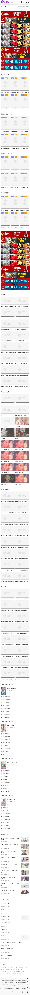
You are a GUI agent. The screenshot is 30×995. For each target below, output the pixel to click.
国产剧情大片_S (5, 788)
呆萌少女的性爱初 (5, 816)
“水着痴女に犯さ (5, 754)
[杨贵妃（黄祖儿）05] (8, 478)
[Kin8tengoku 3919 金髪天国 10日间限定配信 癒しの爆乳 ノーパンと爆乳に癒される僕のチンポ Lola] (22, 381)
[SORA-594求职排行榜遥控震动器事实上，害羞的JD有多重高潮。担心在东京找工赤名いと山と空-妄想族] (22, 564)
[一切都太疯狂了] (8, 421)
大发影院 (7, 969)
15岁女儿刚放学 (5, 773)
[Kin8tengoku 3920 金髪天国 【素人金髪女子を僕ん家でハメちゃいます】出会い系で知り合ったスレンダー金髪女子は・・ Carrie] (8, 381)
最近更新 (27, 6)
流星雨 (2, 909)
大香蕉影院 (12, 969)
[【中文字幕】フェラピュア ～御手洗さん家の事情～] (3, 728)
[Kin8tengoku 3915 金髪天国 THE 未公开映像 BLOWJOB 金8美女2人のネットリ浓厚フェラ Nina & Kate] (8, 358)
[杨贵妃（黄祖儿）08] (8, 455)
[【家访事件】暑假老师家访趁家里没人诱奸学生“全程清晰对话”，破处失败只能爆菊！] (3, 691)
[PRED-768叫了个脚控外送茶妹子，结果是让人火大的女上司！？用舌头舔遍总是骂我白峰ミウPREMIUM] (8, 496)
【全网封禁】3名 (5, 776)
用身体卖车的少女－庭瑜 (7, 948)
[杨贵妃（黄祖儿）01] (22, 478)
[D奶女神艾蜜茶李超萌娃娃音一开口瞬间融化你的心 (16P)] (25, 839)
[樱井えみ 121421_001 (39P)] (25, 892)
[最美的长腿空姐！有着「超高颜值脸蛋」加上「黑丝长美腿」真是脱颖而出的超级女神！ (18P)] (25, 852)
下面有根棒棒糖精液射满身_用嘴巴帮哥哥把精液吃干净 (11, 656)
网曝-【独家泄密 (5, 705)
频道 (12, 2)
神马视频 (2, 969)
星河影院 (11, 967)
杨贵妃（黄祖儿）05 (5, 484)
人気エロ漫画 (3, 971)
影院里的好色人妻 (4, 404)
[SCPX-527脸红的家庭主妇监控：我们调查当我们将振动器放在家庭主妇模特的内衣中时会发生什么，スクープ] (22, 324)
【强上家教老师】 (5, 825)
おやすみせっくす (5, 742)
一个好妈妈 (3, 438)
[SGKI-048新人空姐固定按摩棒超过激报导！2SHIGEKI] (8, 335)
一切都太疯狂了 (4, 426)
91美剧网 (16, 967)
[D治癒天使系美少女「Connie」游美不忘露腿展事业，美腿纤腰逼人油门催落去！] (25, 865)
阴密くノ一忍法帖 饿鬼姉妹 (20, 415)
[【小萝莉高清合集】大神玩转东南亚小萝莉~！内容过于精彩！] (3, 765)
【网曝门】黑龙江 (5, 717)
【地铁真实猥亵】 (5, 702)
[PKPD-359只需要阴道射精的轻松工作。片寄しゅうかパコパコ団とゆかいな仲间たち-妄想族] (8, 301)
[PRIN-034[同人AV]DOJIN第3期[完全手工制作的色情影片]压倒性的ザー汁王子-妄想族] (22, 312)
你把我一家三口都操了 (6, 955)
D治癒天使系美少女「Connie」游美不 (10, 864)
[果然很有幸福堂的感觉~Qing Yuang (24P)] (25, 846)
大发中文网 (7, 973)
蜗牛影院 (21, 967)
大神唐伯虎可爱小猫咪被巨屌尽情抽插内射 (9, 598)
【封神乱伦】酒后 (5, 708)
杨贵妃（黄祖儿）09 (5, 449)
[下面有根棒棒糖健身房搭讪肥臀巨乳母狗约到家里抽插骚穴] (8, 673)
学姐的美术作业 (5, 916)
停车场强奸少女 (5, 903)
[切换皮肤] (27, 981)
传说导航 (7, 967)
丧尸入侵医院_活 (5, 810)
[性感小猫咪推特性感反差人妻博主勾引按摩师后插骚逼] (8, 662)
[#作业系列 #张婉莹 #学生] (3, 802)
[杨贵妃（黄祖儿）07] (8, 467)
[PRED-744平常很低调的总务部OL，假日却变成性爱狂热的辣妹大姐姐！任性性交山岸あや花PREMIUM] (22, 507)
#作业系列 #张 (11, 799)
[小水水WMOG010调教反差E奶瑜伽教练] (22, 627)
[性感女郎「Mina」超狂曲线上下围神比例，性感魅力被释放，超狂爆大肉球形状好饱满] (25, 885)
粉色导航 (2, 967)
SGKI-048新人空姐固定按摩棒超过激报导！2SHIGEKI (11, 340)
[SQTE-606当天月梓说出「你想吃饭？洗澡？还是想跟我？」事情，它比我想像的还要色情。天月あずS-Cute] (22, 576)
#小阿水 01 (4, 779)
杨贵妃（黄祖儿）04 (19, 472)
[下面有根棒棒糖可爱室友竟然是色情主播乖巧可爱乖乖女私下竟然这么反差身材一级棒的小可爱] (22, 650)
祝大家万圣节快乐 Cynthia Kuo (8, 857)
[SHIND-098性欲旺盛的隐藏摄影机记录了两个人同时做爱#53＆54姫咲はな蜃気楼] (8, 553)
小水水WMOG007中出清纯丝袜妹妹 (8, 644)
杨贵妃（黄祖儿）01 (19, 484)
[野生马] (22, 432)
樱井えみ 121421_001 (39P (7, 890)
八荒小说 (17, 969)
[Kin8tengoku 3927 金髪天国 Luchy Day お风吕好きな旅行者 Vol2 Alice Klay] (8, 369)
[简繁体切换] (27, 978)
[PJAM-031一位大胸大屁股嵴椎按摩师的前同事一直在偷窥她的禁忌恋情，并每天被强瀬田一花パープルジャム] (8, 507)
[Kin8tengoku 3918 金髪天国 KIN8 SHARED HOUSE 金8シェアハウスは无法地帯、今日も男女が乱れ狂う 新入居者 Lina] (22, 346)
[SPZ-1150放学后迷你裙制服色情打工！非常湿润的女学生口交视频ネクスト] (22, 553)
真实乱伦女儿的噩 (5, 782)
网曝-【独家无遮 (5, 711)
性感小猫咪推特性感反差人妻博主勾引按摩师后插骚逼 (11, 667)
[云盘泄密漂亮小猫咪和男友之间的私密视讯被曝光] (22, 639)
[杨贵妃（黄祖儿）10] (22, 444)
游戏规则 (17, 404)
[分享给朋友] (27, 984)
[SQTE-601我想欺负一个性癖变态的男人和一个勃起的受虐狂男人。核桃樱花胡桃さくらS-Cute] (8, 576)
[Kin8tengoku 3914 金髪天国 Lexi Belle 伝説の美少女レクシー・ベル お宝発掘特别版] (22, 358)
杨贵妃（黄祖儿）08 (5, 461)
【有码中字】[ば (5, 745)
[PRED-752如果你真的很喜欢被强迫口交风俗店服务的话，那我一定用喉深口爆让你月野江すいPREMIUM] (8, 312)
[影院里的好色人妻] (8, 398)
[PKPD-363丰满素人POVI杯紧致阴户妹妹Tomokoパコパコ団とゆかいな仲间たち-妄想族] (22, 301)
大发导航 (13, 971)
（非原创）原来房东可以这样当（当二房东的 (12, 942)
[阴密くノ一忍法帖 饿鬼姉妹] (22, 410)
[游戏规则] (22, 398)
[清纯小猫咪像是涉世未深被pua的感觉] (22, 662)
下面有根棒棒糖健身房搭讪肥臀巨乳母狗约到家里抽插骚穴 (12, 679)
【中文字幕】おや (5, 739)
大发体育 (18, 971)
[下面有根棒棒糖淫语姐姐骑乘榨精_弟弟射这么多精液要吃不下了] (8, 627)
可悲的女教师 (4, 929)
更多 (10, 74)
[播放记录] (24, 2)
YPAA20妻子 (4, 751)
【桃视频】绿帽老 (5, 819)
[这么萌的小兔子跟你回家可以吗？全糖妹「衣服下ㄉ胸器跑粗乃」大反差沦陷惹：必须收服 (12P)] (25, 879)
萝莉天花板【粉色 (5, 791)
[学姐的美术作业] (25, 917)
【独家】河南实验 (5, 699)
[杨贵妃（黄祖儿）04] (22, 467)
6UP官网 (9, 971)
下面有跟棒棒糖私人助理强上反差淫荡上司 (9, 621)
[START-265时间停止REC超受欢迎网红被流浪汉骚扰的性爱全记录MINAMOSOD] (8, 564)
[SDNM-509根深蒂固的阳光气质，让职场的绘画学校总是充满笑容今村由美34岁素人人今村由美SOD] (22, 541)
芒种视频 (21, 969)
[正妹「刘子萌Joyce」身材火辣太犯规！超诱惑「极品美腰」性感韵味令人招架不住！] (25, 872)
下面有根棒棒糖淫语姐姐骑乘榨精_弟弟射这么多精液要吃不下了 (13, 633)
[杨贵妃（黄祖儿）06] (22, 455)
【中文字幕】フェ (12, 725)
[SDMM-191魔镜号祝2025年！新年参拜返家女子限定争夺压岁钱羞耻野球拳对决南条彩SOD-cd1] (22, 530)
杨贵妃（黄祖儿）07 (5, 472)
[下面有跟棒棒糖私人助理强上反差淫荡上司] (8, 616)
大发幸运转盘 (13, 973)
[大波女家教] (25, 937)
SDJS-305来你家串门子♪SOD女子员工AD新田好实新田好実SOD (13, 547)
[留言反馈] (26, 2)
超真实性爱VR (4, 785)
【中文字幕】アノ (5, 736)
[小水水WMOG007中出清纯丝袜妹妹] (8, 639)
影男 (1, 415)
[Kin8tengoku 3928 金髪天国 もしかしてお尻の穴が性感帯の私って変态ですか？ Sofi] (22, 369)
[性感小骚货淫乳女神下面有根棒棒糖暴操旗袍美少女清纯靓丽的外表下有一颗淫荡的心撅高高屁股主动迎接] (8, 604)
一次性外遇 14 (18, 426)
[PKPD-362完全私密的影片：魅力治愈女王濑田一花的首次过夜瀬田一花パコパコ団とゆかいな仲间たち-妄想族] (8, 518)
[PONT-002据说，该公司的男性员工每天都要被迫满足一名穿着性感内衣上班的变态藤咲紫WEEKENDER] (22, 496)
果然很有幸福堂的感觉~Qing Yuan (9, 844)
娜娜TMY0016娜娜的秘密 (15, 210)
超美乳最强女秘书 (5, 828)
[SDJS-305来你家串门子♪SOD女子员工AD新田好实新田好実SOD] (8, 541)
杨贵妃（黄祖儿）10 (19, 449)
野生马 (16, 438)
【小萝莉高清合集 (12, 762)
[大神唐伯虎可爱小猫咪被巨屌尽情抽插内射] (8, 593)
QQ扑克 (22, 971)
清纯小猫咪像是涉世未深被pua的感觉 (22, 667)
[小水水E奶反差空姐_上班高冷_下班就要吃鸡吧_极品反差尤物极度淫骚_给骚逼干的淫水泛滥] (22, 593)
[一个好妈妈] (8, 432)
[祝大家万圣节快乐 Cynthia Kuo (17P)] (25, 859)
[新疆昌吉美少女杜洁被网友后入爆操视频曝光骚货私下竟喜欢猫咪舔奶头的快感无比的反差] (22, 604)
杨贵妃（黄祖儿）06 (19, 461)
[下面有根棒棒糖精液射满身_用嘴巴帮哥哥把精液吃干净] (8, 650)
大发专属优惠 (19, 973)
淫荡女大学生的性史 (6, 922)
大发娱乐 (2, 973)
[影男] (8, 410)
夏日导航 (25, 967)
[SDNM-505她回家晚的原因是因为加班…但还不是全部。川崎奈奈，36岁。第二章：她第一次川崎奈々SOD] (22, 518)
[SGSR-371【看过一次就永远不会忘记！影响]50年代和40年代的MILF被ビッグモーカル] (8, 346)
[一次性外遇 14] (22, 421)
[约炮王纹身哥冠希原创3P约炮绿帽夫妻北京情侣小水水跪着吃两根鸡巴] (22, 616)
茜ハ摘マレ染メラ (5, 748)
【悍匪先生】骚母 (5, 813)
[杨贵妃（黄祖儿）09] (8, 444)
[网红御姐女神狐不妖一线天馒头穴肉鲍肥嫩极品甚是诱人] (22, 673)
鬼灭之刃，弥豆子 (5, 822)
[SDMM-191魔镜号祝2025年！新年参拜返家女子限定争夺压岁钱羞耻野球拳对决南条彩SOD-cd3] (8, 324)
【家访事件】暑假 (12, 688)
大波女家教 (4, 935)
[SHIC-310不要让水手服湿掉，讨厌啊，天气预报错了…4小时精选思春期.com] (22, 335)
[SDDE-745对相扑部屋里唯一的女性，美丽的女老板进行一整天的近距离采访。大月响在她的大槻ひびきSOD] (8, 530)
